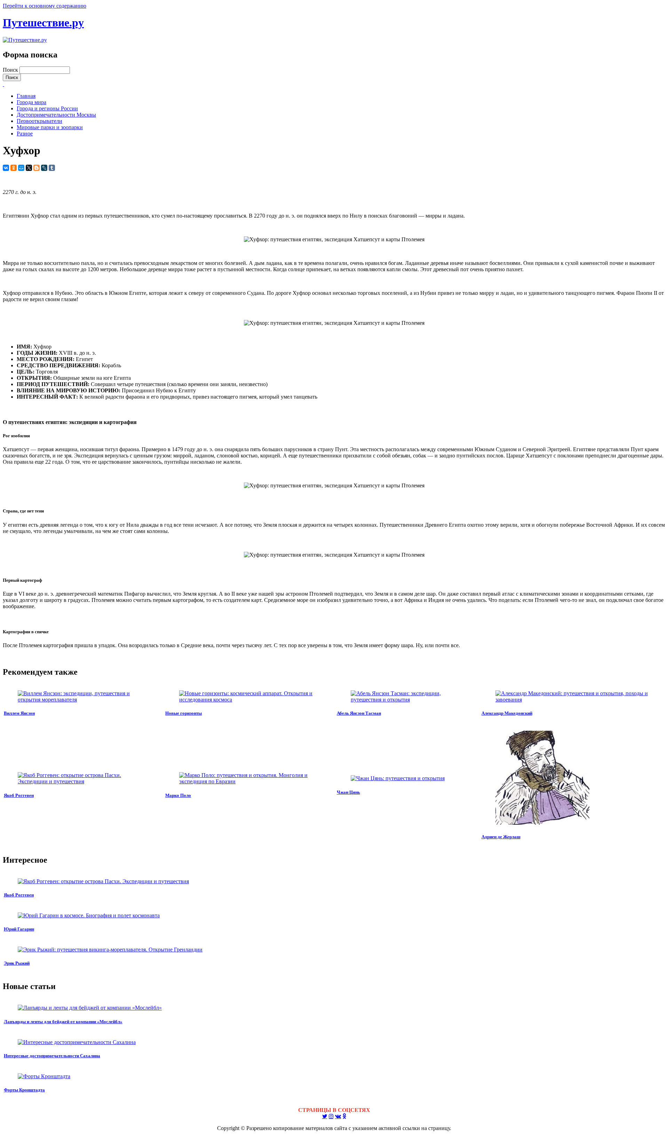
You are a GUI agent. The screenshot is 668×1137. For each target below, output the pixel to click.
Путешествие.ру (43, 22)
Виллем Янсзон (19, 713)
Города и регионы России (47, 108)
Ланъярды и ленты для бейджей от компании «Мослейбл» (63, 1021)
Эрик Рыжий (17, 963)
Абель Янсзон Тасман (359, 713)
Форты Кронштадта (24, 1089)
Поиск (11, 70)
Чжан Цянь (348, 792)
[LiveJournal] (44, 168)
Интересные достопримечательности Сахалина (52, 1055)
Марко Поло (178, 795)
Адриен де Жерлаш (501, 836)
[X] (29, 168)
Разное (25, 133)
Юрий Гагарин (19, 929)
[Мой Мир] (21, 168)
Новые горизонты (183, 713)
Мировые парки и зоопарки (50, 127)
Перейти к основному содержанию (44, 6)
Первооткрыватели (39, 121)
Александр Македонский (507, 713)
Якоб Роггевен (19, 795)
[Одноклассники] (13, 168)
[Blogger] (36, 168)
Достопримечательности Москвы (56, 115)
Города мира (31, 102)
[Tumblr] (52, 168)
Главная (26, 96)
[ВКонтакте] (6, 168)
